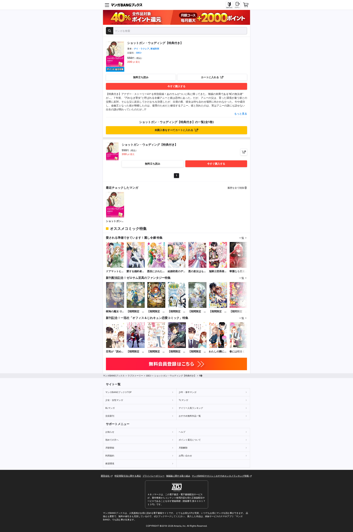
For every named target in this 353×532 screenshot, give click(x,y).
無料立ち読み (141, 77)
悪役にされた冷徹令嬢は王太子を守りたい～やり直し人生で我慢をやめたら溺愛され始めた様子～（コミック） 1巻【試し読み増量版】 (156, 271)
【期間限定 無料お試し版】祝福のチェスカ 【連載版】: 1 (218, 311)
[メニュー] (107, 5)
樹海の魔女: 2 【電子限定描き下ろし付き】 (115, 311)
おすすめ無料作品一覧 (190, 415)
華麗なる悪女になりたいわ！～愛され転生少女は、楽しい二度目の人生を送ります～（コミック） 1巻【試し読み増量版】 (238, 271)
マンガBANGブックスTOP (118, 392)
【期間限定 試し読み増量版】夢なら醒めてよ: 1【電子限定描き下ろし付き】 (135, 351)
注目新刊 (109, 415)
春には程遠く (237, 351)
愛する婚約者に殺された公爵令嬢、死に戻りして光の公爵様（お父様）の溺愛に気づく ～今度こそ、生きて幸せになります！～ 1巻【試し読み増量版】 (135, 271)
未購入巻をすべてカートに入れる (174, 129)
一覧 (241, 237)
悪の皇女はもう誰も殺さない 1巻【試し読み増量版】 (197, 271)
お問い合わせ (185, 455)
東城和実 (154, 48)
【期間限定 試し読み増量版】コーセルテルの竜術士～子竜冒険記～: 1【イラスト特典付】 (177, 311)
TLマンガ (183, 400)
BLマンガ (110, 408)
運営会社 (105, 475)
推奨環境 (109, 463)
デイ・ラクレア (141, 48)
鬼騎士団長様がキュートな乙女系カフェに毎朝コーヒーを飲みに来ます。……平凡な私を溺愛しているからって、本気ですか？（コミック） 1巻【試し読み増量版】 (218, 271)
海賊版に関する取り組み (178, 475)
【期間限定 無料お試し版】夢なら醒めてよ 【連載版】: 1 (177, 351)
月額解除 (183, 447)
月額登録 (109, 447)
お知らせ (109, 431)
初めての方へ (112, 439)
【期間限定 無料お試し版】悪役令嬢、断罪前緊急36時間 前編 (238, 311)
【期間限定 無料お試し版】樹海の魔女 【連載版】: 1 (197, 311)
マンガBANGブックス (114, 375)
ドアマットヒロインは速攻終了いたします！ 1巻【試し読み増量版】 (115, 271)
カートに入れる (210, 77)
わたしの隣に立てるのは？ (218, 351)
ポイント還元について (190, 439)
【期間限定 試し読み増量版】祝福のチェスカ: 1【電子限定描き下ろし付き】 (156, 311)
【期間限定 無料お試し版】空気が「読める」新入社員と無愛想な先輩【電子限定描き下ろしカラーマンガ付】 (197, 351)
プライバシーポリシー (153, 475)
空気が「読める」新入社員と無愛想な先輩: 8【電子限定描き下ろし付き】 (115, 351)
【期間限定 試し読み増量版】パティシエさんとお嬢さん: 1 (156, 351)
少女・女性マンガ (114, 400)
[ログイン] (237, 5)
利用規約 (109, 455)
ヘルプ (182, 431)
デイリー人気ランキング (191, 408)
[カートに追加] (243, 152)
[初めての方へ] (229, 5)
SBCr (139, 52)
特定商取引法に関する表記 (128, 475)
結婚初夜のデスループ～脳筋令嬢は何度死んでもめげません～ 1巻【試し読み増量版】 (177, 271)
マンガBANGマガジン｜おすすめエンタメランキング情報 (220, 475)
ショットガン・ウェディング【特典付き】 (115, 221)
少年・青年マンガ (187, 392)
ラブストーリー (135, 375)
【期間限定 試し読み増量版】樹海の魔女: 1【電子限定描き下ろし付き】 (135, 311)
